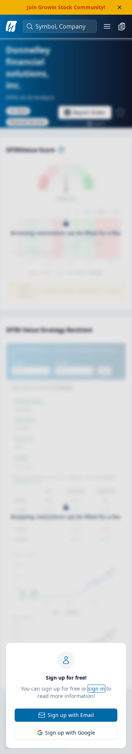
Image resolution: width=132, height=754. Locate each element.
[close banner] (119, 7)
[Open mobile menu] (107, 26)
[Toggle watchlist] (121, 26)
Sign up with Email (71, 714)
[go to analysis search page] (11, 26)
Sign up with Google (70, 732)
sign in (96, 688)
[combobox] (63, 26)
